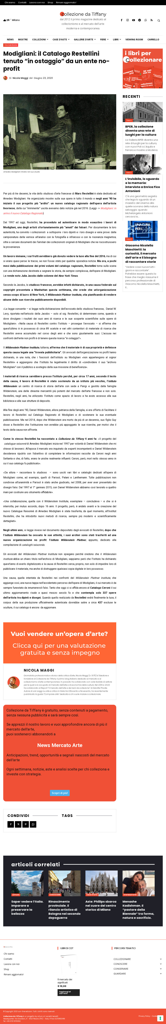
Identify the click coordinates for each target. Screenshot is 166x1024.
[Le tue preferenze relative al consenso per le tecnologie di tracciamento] (160, 1018)
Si (41, 547)
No (41, 552)
